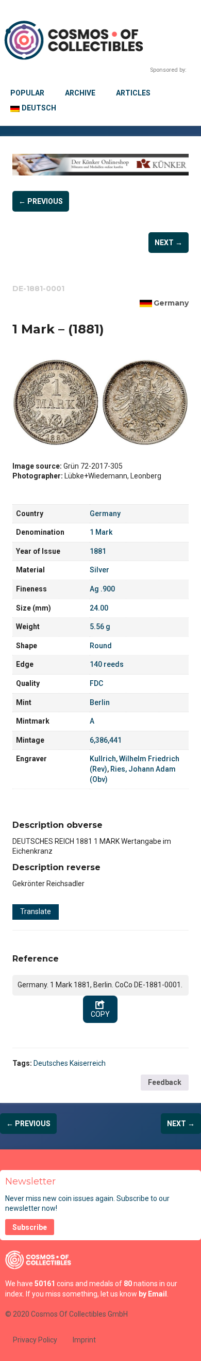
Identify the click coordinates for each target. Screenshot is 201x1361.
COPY (100, 1014)
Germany (171, 303)
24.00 (99, 608)
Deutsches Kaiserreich (70, 1063)
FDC (96, 683)
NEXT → (168, 242)
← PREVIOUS (41, 201)
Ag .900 (102, 589)
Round (101, 646)
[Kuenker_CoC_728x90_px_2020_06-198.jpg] (100, 164)
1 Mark (101, 532)
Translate (35, 911)
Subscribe (29, 1227)
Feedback (164, 1082)
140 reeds (107, 664)
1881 (98, 551)
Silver (99, 570)
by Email (153, 1294)
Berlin (100, 702)
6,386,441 (106, 740)
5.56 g (100, 626)
